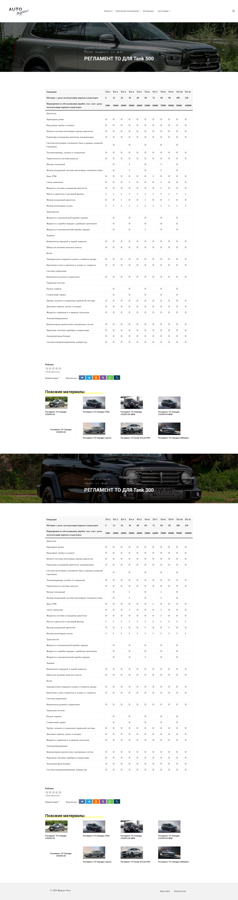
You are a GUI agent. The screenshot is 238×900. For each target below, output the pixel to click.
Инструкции (148, 11)
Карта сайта (165, 891)
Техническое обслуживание (127, 11)
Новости (108, 11)
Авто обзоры (163, 11)
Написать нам (180, 891)
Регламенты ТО (101, 52)
